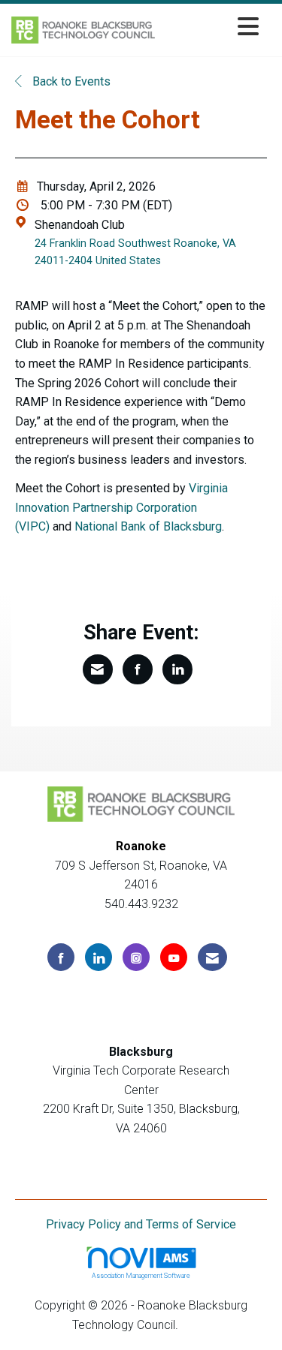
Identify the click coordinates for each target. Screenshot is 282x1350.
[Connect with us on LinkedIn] (98, 957)
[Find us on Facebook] (60, 957)
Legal (196, 1325)
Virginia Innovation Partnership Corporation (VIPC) (121, 507)
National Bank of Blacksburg (148, 526)
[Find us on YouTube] (173, 957)
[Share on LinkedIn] (177, 669)
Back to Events (70, 81)
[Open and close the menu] (210, 27)
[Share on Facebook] (138, 669)
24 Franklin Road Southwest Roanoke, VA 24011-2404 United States (135, 252)
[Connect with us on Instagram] (136, 957)
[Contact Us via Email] (212, 957)
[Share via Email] (98, 669)
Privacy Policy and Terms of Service (141, 1224)
